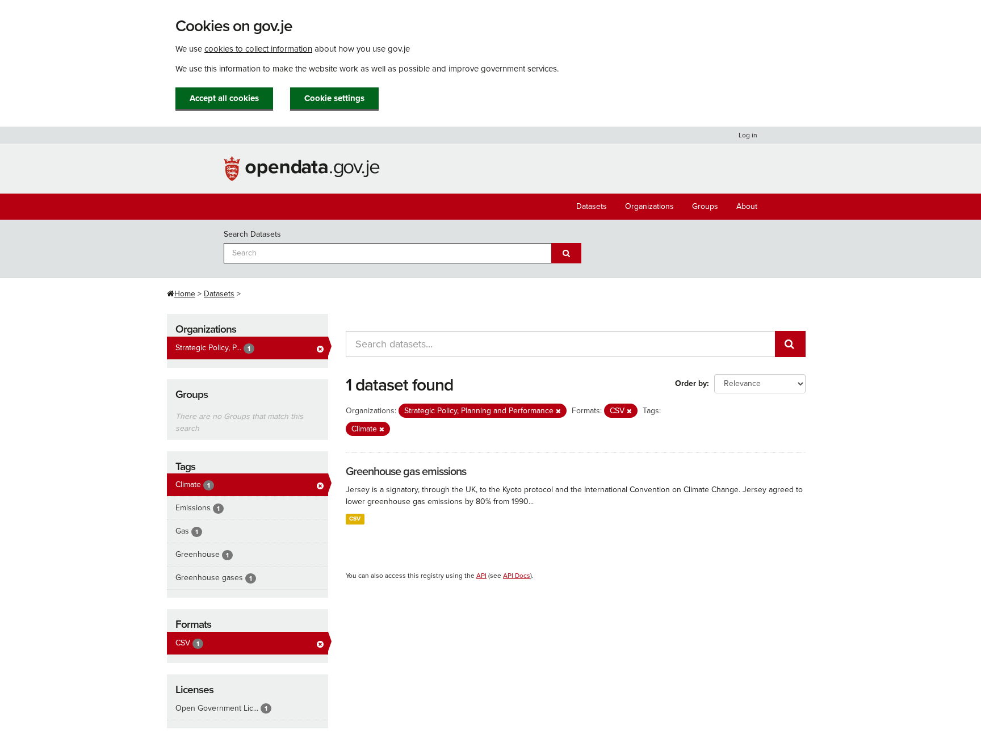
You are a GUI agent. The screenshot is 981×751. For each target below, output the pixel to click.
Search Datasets (252, 234)
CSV (354, 518)
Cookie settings (334, 98)
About (746, 206)
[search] (790, 344)
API (481, 576)
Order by (691, 383)
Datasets (591, 206)
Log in (748, 135)
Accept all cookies (224, 98)
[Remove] (558, 411)
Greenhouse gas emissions (406, 472)
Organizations (649, 206)
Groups (705, 206)
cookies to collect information (258, 49)
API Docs (516, 576)
